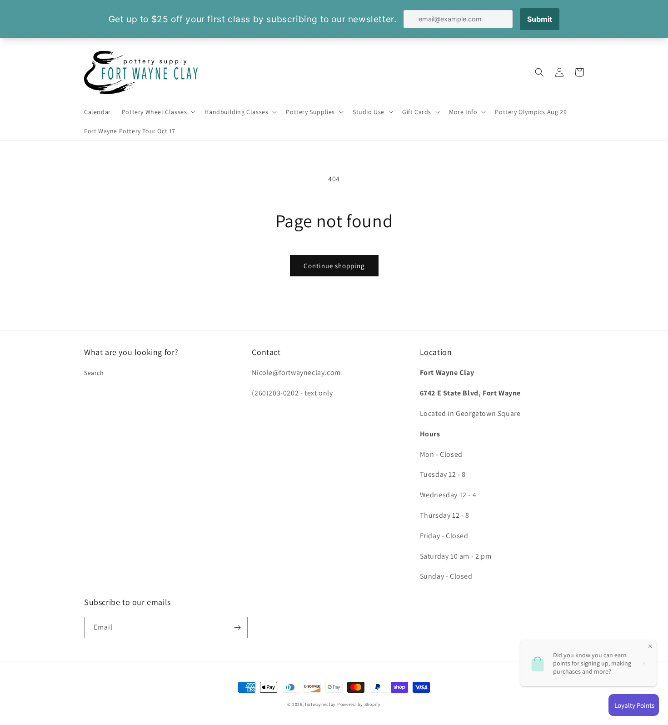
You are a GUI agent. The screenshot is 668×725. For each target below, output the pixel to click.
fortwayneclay (320, 704)
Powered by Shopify (359, 704)
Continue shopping (334, 265)
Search (94, 373)
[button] (157, 111)
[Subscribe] (237, 627)
